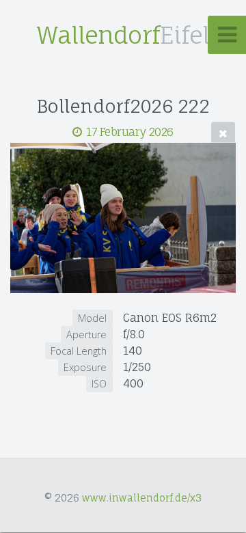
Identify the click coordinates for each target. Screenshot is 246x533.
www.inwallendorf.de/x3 (142, 498)
